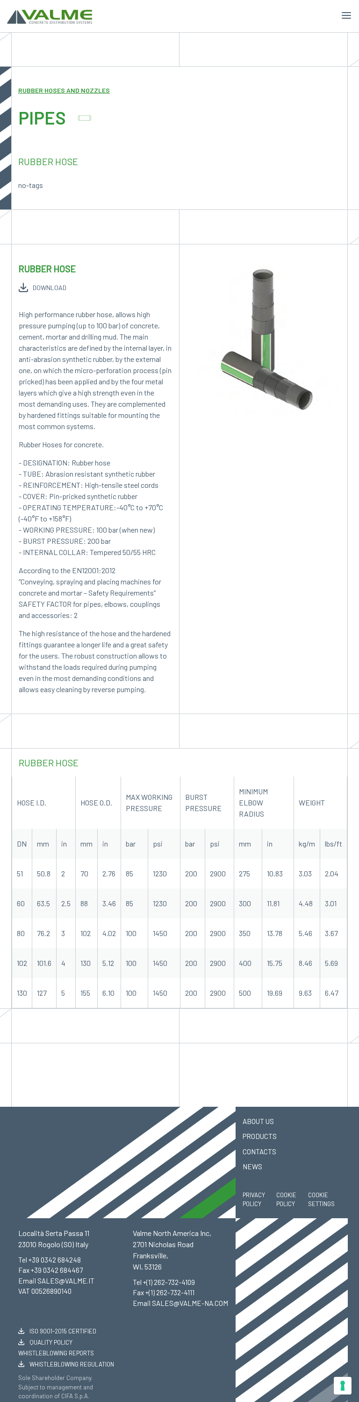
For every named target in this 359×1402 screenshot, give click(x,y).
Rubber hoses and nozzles (64, 90)
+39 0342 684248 (55, 1260)
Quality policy (50, 1342)
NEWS (252, 1166)
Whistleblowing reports (56, 1353)
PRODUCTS (260, 1136)
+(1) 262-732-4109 (169, 1282)
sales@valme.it (65, 1281)
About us (258, 1121)
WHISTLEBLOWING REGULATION (71, 1364)
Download (49, 288)
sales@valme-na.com (190, 1303)
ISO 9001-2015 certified (62, 1331)
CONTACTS (259, 1151)
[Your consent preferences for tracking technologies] (343, 1386)
